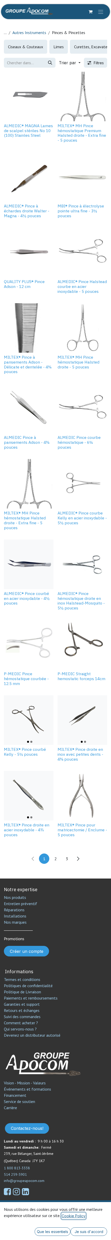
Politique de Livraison (22, 991)
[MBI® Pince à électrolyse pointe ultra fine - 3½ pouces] (82, 177)
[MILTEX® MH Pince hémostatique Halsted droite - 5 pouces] (82, 328)
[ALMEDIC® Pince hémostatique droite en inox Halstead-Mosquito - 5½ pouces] (82, 564)
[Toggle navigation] (101, 11)
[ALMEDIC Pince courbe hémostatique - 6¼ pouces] (82, 408)
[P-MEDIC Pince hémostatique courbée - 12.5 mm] (28, 644)
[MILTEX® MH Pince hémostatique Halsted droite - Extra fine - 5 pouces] (28, 484)
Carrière (10, 1107)
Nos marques (15, 922)
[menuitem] (25, 47)
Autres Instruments (29, 32)
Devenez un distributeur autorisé (32, 1035)
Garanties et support (22, 1004)
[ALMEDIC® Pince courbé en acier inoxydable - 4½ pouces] (28, 564)
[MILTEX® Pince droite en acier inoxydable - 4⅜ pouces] (28, 795)
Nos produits (15, 897)
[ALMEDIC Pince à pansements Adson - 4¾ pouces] (28, 408)
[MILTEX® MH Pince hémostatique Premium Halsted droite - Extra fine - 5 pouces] (82, 96)
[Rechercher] (50, 63)
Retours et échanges (21, 1010)
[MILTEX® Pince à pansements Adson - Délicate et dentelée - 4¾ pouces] (28, 328)
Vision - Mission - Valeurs (25, 1082)
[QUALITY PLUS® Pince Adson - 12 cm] (28, 252)
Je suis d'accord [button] (89, 1231)
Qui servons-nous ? (20, 1029)
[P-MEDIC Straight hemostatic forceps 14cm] (82, 644)
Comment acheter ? (21, 1022)
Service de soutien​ (19, 1101)
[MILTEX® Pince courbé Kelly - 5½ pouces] (28, 720)
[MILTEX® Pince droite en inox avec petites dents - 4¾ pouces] (82, 720)
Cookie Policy (73, 1216)
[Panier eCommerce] (90, 11)
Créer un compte (26, 951)
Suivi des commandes (22, 1016)
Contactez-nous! (27, 1128)
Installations (15, 916)
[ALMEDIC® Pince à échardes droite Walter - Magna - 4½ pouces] (28, 177)
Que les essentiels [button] (52, 1231)
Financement (15, 1095)
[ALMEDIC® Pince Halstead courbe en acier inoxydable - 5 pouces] (82, 252)
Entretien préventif (20, 903)
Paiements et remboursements (31, 998)
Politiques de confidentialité (28, 985)
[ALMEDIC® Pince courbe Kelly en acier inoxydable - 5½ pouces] (82, 484)
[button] (70, 63)
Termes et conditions (22, 979)
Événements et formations (27, 1089)
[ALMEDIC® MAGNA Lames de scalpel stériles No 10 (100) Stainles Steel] (28, 96)
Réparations (14, 909)
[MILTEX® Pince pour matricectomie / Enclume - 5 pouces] (82, 795)
